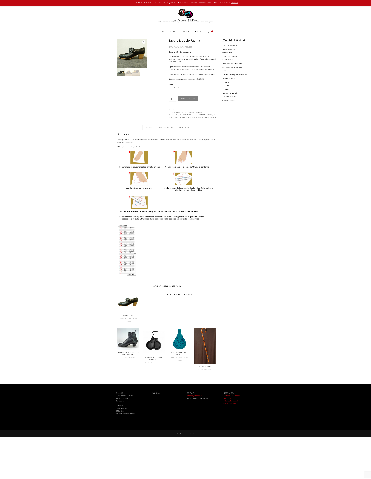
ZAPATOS (184, 112)
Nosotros (173, 31)
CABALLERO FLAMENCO (229, 56)
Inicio (162, 31)
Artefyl (178, 112)
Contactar (185, 31)
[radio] (170, 87)
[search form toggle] (208, 31)
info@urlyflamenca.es (194, 396)
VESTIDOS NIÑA (227, 53)
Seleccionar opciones (128, 303)
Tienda (196, 31)
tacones (194, 115)
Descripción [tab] (149, 127)
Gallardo (227, 89)
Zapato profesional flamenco (206, 117)
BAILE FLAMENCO (227, 60)
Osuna (227, 82)
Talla (171, 84)
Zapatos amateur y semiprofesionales (235, 75)
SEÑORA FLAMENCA (228, 49)
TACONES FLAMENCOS (205, 115)
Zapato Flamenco (191, 117)
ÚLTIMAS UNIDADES (228, 100)
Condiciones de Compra (231, 396)
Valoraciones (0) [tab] (184, 127)
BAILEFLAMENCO (185, 115)
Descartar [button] (234, 3)
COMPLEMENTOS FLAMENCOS (232, 67)
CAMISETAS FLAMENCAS (230, 46)
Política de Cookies (229, 403)
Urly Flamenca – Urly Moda (185, 20)
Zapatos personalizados (230, 93)
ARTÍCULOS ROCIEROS (229, 97)
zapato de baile (180, 117)
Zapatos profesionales (195, 112)
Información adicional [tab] (166, 127)
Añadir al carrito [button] (204, 345)
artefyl (177, 115)
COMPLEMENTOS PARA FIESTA (232, 63)
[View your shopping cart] (211, 32)
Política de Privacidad (230, 401)
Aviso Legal (227, 398)
